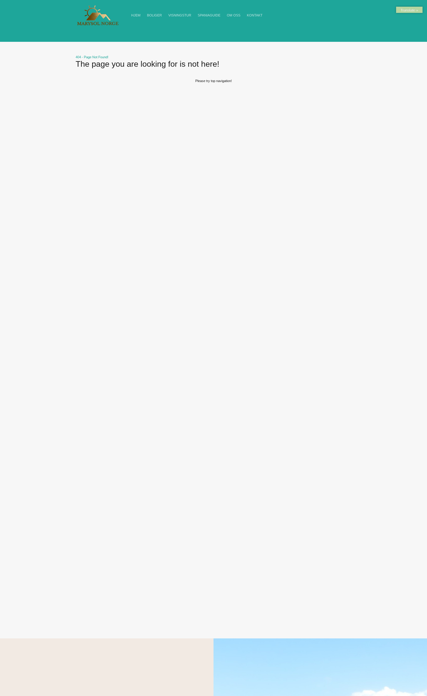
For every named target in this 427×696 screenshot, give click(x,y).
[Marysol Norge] (98, 25)
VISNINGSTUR (179, 15)
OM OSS (233, 15)
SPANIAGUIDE (209, 15)
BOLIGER (154, 15)
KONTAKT (254, 15)
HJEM (136, 15)
